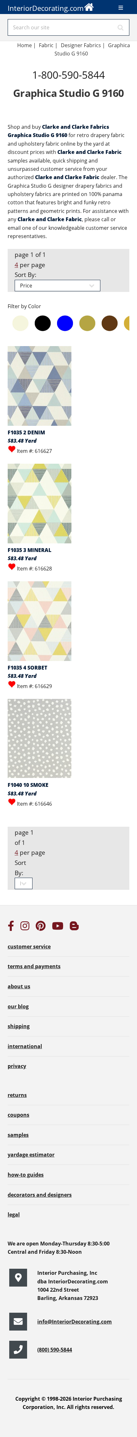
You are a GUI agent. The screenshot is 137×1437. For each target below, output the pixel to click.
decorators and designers (40, 1194)
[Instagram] (24, 927)
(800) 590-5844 (54, 1349)
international (25, 1046)
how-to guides (26, 1174)
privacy (17, 1066)
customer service (29, 946)
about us (19, 986)
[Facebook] (11, 927)
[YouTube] (57, 927)
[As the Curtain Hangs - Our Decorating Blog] (74, 927)
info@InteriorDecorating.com (74, 1321)
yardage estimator (31, 1154)
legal (14, 1214)
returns (17, 1095)
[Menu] (120, 8)
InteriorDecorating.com (45, 8)
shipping (19, 1026)
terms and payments (34, 966)
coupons (18, 1114)
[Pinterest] (41, 927)
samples (18, 1134)
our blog (18, 1006)
